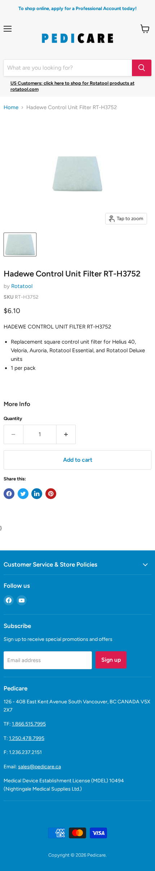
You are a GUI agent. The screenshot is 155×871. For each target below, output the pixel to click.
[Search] (141, 68)
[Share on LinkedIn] (36, 493)
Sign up (111, 659)
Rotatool (21, 286)
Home (11, 107)
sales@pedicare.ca (39, 767)
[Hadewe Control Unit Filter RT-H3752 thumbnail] (20, 244)
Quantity (13, 418)
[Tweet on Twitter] (23, 493)
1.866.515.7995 (29, 724)
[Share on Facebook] (9, 493)
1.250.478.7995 (26, 738)
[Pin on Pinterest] (50, 493)
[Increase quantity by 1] (66, 434)
